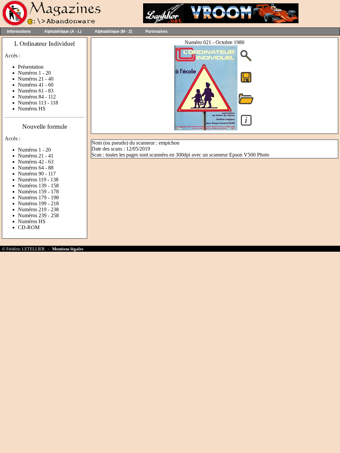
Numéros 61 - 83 (35, 91)
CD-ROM (29, 227)
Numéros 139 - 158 (38, 185)
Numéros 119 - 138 (38, 179)
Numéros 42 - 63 (35, 161)
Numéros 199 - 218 (38, 203)
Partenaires (156, 31)
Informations (19, 31)
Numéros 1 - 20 (34, 73)
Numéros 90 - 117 (37, 173)
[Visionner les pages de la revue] (205, 128)
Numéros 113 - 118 (38, 102)
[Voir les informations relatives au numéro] (246, 125)
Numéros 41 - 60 (35, 85)
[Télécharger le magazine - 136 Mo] (246, 82)
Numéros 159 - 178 (38, 191)
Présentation (30, 67)
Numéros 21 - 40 (35, 79)
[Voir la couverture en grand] (246, 60)
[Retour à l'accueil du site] (50, 24)
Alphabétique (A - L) (62, 31)
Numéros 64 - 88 (35, 167)
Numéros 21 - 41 (35, 156)
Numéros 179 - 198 (38, 197)
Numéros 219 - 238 (38, 209)
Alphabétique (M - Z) (113, 31)
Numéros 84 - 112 (37, 96)
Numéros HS (31, 108)
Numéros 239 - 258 (38, 215)
